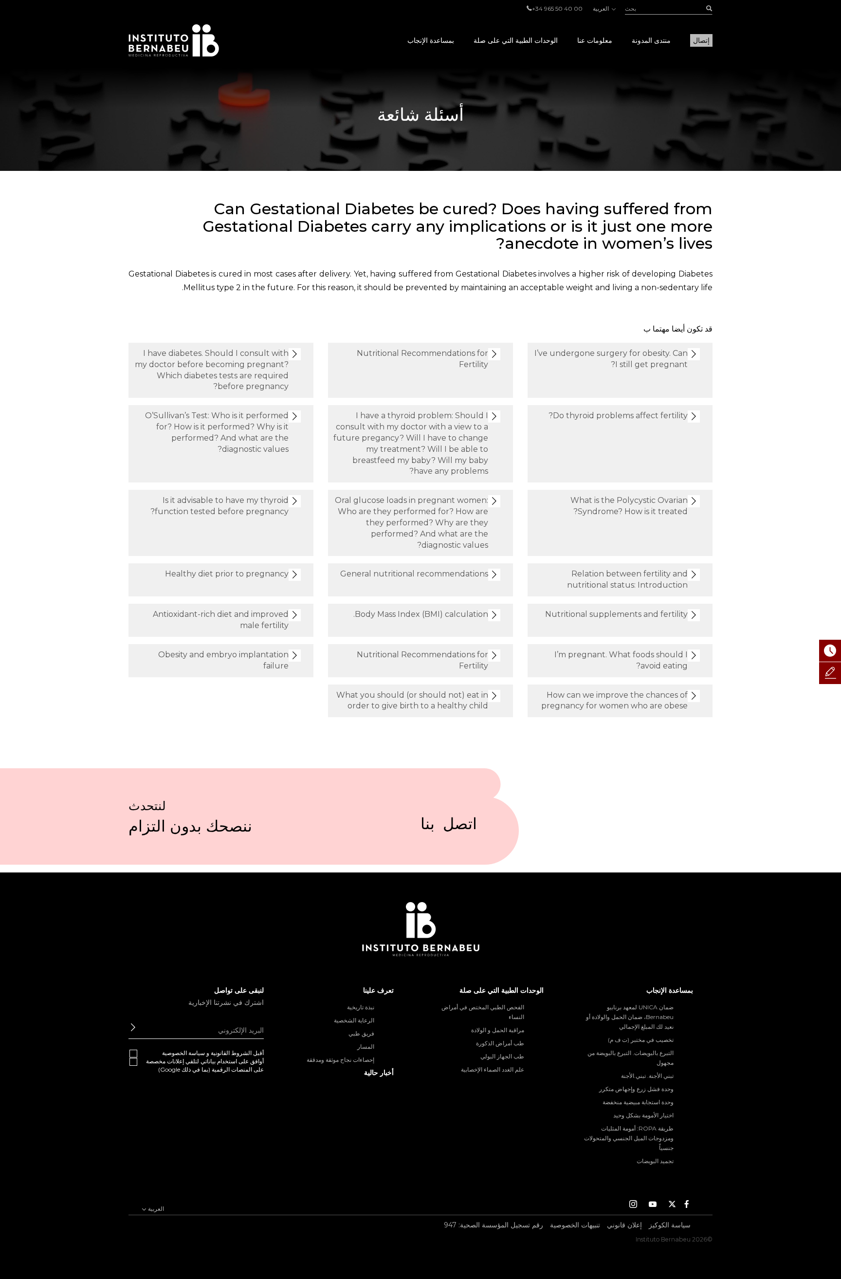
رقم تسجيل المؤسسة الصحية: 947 (493, 1225)
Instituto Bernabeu (173, 40)
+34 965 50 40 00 (557, 8)
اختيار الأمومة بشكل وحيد (643, 1115)
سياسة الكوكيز (670, 1225)
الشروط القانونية (231, 1053)
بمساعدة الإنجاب (430, 40)
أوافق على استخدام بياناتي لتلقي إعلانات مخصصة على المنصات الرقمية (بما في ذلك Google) (205, 1065)
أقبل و (213, 1053)
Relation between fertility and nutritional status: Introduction (627, 579)
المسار (365, 1046)
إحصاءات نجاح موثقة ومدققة (340, 1059)
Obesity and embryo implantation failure (223, 660)
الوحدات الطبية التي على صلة (516, 40)
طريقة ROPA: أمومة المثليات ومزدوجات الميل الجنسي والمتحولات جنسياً (629, 1138)
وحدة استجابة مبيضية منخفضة (638, 1102)
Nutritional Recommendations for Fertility (422, 359)
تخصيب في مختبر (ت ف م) (641, 1039)
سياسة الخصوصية (183, 1053)
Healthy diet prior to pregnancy (227, 573)
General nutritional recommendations (414, 573)
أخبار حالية (379, 1072)
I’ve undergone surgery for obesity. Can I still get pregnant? (611, 359)
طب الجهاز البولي (502, 1056)
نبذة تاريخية (360, 1007)
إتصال (701, 40)
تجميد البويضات (655, 1161)
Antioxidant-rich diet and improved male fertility (221, 620)
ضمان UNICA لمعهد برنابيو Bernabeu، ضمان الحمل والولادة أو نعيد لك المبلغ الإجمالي (630, 1016)
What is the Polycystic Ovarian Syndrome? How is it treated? (629, 506)
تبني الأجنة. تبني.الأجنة (647, 1075)
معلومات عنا (594, 40)
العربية (601, 8)
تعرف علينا (378, 990)
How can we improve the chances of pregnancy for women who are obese (614, 700)
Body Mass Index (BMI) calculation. (420, 614)
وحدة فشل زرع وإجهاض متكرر (636, 1089)
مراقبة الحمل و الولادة (497, 1030)
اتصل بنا (448, 827)
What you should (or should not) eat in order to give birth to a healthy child (412, 700)
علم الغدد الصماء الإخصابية (492, 1069)
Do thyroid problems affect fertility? (618, 415)
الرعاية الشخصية (354, 1020)
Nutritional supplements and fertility (616, 614)
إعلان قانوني (624, 1225)
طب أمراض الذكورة (500, 1043)
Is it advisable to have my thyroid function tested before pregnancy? (219, 506)
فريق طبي (361, 1033)
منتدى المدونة (651, 40)
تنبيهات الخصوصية (575, 1225)
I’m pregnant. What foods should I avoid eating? (621, 660)
